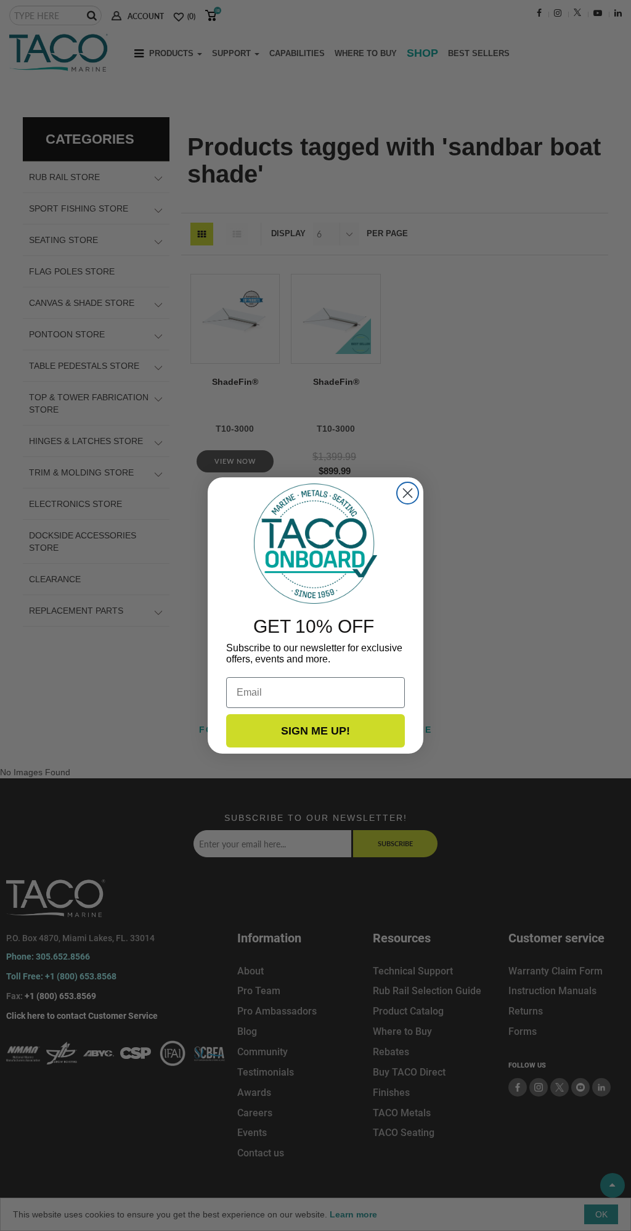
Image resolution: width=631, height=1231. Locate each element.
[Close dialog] (407, 493)
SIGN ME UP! (315, 731)
